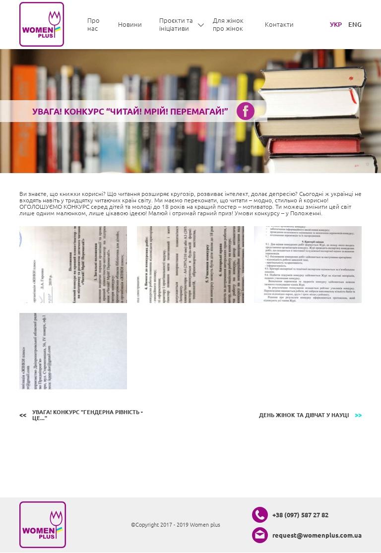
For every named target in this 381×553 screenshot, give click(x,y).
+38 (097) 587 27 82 (300, 514)
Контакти (279, 24)
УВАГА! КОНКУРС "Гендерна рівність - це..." (87, 415)
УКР (336, 24)
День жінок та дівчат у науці (304, 415)
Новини (130, 24)
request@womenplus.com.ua (317, 535)
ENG (355, 24)
